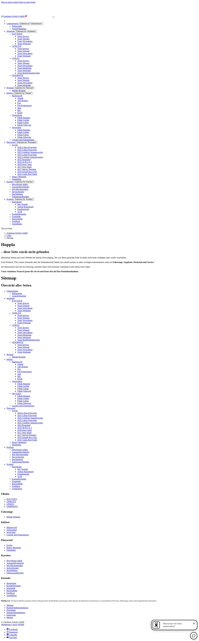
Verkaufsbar (17, 381)
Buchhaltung (17, 459)
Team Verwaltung (24, 308)
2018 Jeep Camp (24, 430)
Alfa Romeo (22, 367)
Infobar (9, 359)
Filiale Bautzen (23, 384)
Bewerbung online (20, 450)
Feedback (16, 486)
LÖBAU (16, 325)
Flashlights (16, 445)
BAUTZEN (17, 301)
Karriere (10, 447)
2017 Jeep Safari (24, 432)
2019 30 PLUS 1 (24, 428)
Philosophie (17, 293)
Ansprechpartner (19, 296)
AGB (19, 476)
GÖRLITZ (16, 313)
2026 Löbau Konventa (27, 413)
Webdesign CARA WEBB (12, 624)
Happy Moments (19, 442)
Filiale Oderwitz (24, 391)
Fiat (19, 369)
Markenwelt (17, 362)
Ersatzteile (16, 481)
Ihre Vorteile (22, 469)
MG (19, 376)
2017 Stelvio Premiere (26, 435)
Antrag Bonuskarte (25, 471)
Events (15, 410)
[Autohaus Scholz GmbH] (27, 16)
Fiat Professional (24, 371)
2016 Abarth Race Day (27, 437)
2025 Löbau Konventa (27, 415)
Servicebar (16, 393)
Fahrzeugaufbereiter (20, 462)
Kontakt (9, 464)
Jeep (19, 374)
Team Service (23, 303)
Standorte (10, 298)
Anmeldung (17, 489)
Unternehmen (12, 291)
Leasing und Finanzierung (23, 406)
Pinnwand (10, 408)
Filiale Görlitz (23, 386)
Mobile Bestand (18, 357)
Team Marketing (24, 335)
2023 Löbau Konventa (27, 420)
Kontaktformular (19, 479)
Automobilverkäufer (20, 452)
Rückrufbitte (17, 484)
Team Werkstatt (24, 310)
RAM (19, 379)
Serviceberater (18, 457)
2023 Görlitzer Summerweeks (30, 418)
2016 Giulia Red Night (27, 440)
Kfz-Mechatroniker (20, 454)
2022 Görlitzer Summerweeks (30, 423)
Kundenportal (23, 474)
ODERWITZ (17, 342)
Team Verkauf (23, 306)
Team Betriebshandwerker (28, 340)
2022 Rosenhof (23, 425)
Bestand (9, 354)
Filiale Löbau (23, 389)
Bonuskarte (17, 467)
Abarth (20, 364)
